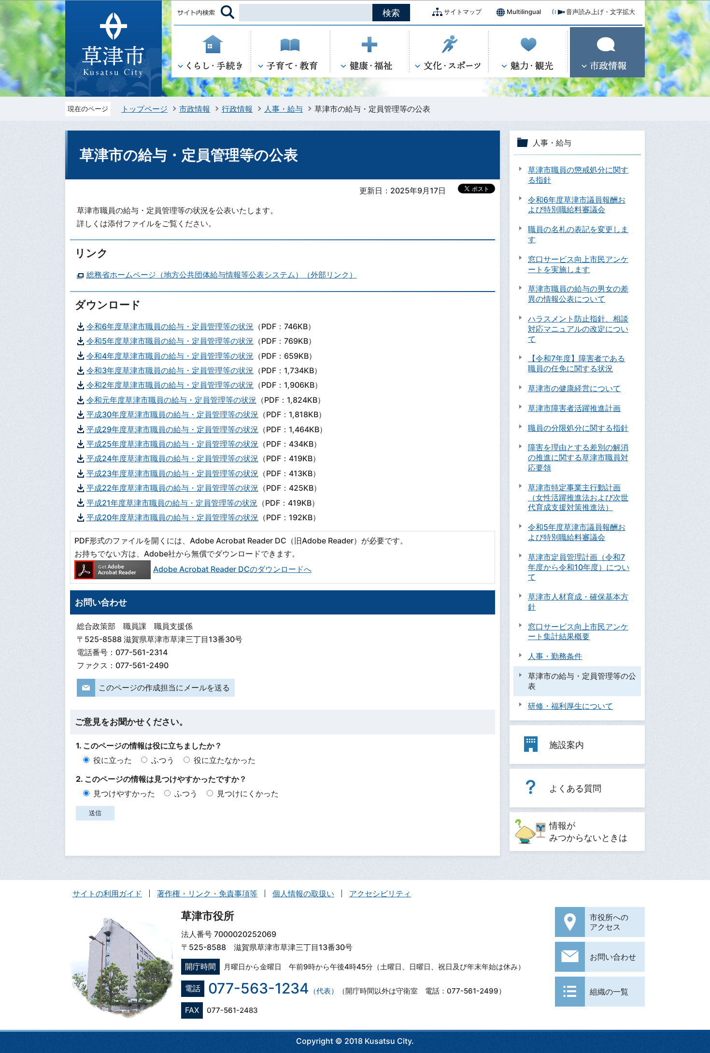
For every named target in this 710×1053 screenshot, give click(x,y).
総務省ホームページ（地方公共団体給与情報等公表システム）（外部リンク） (221, 274)
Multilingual (524, 11)
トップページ (144, 109)
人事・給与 (283, 109)
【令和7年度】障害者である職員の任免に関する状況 (576, 363)
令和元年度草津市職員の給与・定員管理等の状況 (171, 400)
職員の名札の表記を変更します (578, 234)
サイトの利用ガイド (107, 893)
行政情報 (237, 109)
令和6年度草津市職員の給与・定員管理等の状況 (170, 326)
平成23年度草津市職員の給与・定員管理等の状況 (172, 473)
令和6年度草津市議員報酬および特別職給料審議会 (576, 205)
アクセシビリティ (380, 893)
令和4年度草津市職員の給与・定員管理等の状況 (170, 356)
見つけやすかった (124, 793)
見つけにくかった (248, 793)
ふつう (162, 760)
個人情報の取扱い (303, 893)
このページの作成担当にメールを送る (164, 687)
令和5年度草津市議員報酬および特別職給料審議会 (576, 532)
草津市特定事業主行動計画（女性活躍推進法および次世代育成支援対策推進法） (578, 497)
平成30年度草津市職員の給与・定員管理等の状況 (172, 414)
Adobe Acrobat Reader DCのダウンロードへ (232, 569)
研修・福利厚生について (570, 706)
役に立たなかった (225, 760)
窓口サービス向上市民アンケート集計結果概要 (578, 632)
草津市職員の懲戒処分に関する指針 (578, 175)
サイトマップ (463, 11)
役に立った (112, 760)
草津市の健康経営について (574, 388)
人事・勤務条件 (555, 656)
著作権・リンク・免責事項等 (207, 893)
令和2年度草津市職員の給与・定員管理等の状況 (170, 385)
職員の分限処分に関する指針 (578, 428)
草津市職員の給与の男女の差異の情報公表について (578, 294)
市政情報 (194, 109)
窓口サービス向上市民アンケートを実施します (578, 264)
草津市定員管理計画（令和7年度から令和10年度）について (578, 567)
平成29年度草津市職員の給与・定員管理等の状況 (172, 429)
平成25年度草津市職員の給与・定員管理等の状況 (172, 444)
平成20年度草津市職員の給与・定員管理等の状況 (172, 517)
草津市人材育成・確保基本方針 (578, 602)
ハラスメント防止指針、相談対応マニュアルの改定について (578, 329)
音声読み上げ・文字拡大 (600, 11)
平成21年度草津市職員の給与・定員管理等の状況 (171, 503)
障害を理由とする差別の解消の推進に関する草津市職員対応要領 (578, 457)
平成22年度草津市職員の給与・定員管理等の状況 (172, 488)
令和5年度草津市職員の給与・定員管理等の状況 (170, 341)
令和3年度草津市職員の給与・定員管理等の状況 (170, 370)
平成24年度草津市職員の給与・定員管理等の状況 (172, 458)
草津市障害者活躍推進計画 (574, 408)
